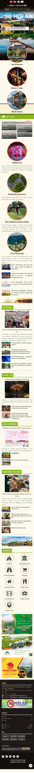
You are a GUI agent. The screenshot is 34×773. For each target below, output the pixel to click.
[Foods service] (25, 583)
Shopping (24, 575)
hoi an (5, 736)
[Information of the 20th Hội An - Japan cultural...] (17, 430)
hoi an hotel (5, 739)
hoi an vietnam (21, 736)
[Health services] (24, 594)
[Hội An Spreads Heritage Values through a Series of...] (17, 311)
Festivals (9, 564)
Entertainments (9, 599)
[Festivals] (9, 559)
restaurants (13, 739)
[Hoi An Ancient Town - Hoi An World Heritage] (17, 13)
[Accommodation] (9, 583)
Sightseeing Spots (24, 564)
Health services (24, 599)
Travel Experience (9, 575)
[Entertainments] (9, 594)
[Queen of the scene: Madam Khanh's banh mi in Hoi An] (17, 476)
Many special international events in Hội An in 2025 (9, 133)
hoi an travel (13, 736)
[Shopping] (24, 571)
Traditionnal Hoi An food (11, 472)
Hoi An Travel (7, 308)
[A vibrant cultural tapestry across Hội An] (17, 382)
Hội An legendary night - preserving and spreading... (25, 126)
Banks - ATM (9, 610)
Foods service (25, 587)
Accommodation (9, 587)
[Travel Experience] (9, 571)
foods (21, 739)
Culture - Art (7, 375)
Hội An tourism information (22, 131)
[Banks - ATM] (9, 606)
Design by (17, 762)
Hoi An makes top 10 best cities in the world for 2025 (9, 124)
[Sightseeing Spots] (24, 559)
